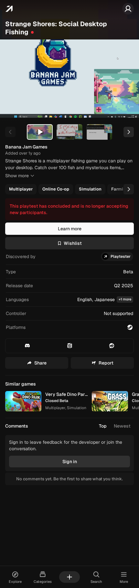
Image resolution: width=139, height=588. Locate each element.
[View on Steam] (130, 327)
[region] (69, 78)
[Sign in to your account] (128, 9)
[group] (69, 189)
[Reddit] (112, 346)
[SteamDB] (69, 346)
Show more (17, 176)
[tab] (40, 132)
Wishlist (73, 243)
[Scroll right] (128, 189)
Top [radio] (103, 426)
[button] (69, 300)
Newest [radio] (122, 426)
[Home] (9, 8)
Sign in (69, 461)
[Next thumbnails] (128, 132)
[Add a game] (69, 577)
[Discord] (27, 346)
